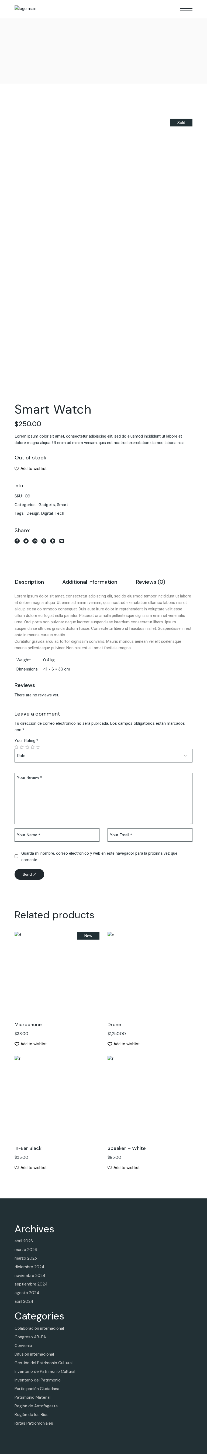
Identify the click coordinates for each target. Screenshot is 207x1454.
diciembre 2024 (29, 1267)
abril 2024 (24, 1301)
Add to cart (57, 967)
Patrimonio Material (32, 1397)
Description (29, 581)
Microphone (28, 1024)
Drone (114, 1024)
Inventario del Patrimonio (38, 1380)
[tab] (29, 582)
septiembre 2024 (31, 1284)
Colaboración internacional (39, 1328)
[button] (31, 468)
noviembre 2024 (30, 1275)
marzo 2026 (26, 1249)
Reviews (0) (150, 581)
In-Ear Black (28, 1148)
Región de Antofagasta (36, 1406)
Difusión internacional (34, 1354)
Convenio (23, 1345)
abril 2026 (24, 1241)
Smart (62, 504)
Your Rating (26, 741)
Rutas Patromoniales (34, 1423)
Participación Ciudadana (37, 1388)
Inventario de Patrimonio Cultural (45, 1371)
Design (33, 513)
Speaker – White (127, 1148)
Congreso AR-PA (30, 1337)
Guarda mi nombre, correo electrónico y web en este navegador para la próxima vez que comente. (99, 856)
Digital (47, 513)
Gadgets (47, 504)
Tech (59, 513)
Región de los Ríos (32, 1414)
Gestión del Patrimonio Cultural (44, 1363)
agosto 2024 (27, 1292)
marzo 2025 (26, 1258)
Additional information (89, 581)
